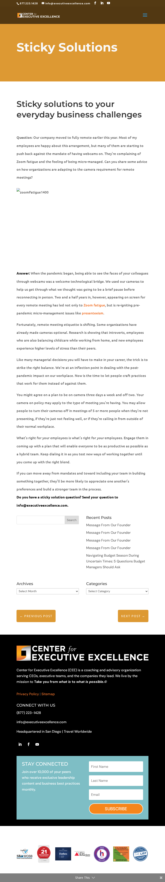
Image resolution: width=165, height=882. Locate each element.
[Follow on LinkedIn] (20, 744)
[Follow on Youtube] (37, 744)
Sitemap (48, 694)
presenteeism (92, 313)
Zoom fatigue (94, 305)
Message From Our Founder (108, 525)
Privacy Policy (28, 694)
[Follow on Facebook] (28, 744)
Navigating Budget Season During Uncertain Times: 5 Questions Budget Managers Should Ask (115, 561)
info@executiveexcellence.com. (43, 505)
